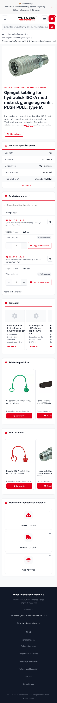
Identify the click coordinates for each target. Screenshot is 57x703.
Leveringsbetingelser (28, 661)
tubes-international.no (30, 623)
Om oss (28, 676)
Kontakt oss (28, 684)
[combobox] (28, 27)
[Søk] (52, 26)
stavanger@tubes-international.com (30, 615)
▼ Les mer (28, 126)
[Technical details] (50, 222)
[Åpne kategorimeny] (5, 19)
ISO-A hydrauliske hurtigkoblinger (16, 37)
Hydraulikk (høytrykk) (17, 34)
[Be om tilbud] (44, 18)
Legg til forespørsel (41, 245)
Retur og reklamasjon (28, 669)
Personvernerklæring (28, 654)
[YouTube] (30, 632)
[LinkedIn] (27, 632)
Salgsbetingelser (28, 646)
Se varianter (20, 416)
